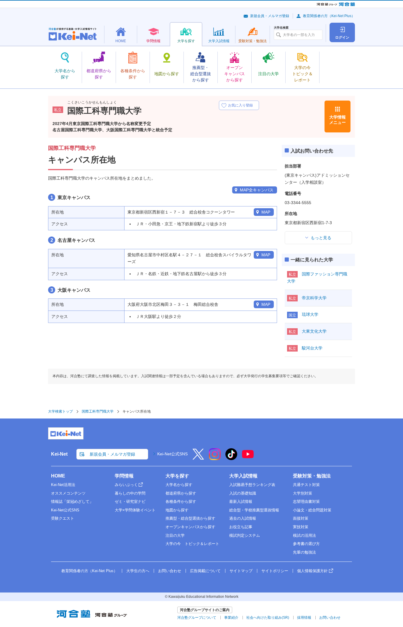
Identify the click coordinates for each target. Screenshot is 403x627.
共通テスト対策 (306, 484)
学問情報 (124, 475)
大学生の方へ (137, 571)
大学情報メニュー (337, 120)
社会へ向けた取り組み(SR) (267, 617)
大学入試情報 (243, 475)
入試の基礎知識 (242, 493)
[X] (198, 458)
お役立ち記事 (240, 527)
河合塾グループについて (196, 617)
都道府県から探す (181, 493)
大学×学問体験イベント (135, 510)
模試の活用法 (304, 535)
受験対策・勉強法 (312, 475)
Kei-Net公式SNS (172, 454)
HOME (58, 475)
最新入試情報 (240, 501)
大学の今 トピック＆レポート (192, 543)
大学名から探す (179, 484)
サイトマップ (241, 571)
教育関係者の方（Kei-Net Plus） (329, 16)
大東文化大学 (314, 331)
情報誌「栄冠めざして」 (72, 501)
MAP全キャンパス (256, 190)
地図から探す (177, 510)
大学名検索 (281, 27)
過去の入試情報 (242, 518)
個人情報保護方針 (312, 571)
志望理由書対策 (306, 501)
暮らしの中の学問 (130, 493)
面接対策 (300, 518)
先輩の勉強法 (304, 552)
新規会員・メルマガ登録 (269, 16)
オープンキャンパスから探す (190, 527)
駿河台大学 (312, 348)
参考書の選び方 (306, 543)
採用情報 (304, 617)
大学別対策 (302, 493)
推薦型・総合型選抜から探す (190, 518)
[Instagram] (215, 458)
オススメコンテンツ (68, 493)
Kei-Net (59, 454)
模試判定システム (244, 535)
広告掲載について (205, 571)
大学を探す (177, 475)
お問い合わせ (169, 571)
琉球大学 (310, 314)
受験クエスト (62, 518)
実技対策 (300, 527)
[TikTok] (231, 458)
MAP (265, 212)
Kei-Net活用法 (63, 484)
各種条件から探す (181, 501)
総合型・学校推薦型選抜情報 (254, 510)
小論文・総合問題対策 (312, 510)
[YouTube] (248, 458)
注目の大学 (175, 535)
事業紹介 (231, 617)
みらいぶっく (126, 484)
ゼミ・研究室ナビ (130, 501)
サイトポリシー (274, 571)
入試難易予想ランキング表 (252, 484)
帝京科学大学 (314, 298)
